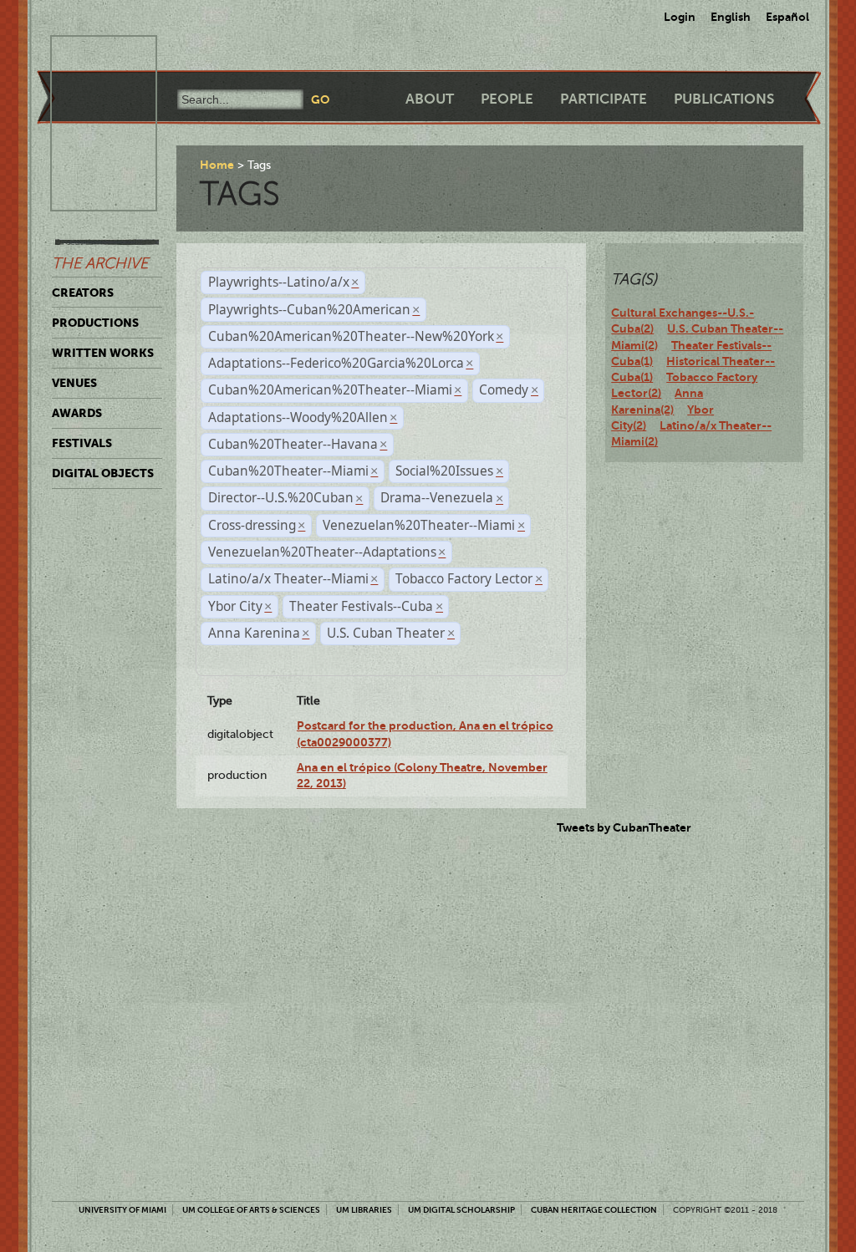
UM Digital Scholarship (461, 1209)
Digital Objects (103, 473)
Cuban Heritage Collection (594, 1209)
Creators (83, 292)
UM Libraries (364, 1209)
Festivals (82, 443)
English (731, 16)
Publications (724, 99)
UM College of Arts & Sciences (251, 1209)
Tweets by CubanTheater (624, 827)
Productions (95, 322)
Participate (603, 99)
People (507, 99)
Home (217, 164)
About (429, 99)
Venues (74, 382)
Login (680, 16)
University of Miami (122, 1209)
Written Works (103, 352)
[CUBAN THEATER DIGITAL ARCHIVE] (88, 55)
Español (787, 16)
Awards (77, 413)
